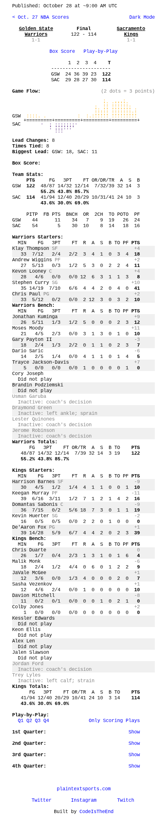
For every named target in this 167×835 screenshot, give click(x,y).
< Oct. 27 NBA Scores (40, 17)
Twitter (41, 800)
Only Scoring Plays (114, 721)
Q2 (29, 721)
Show (134, 732)
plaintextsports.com (84, 789)
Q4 (46, 721)
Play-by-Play (101, 51)
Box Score (62, 51)
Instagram (83, 800)
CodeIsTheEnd (96, 812)
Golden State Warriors (36, 31)
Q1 (21, 721)
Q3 (38, 721)
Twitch (125, 800)
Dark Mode (140, 17)
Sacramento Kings (131, 31)
